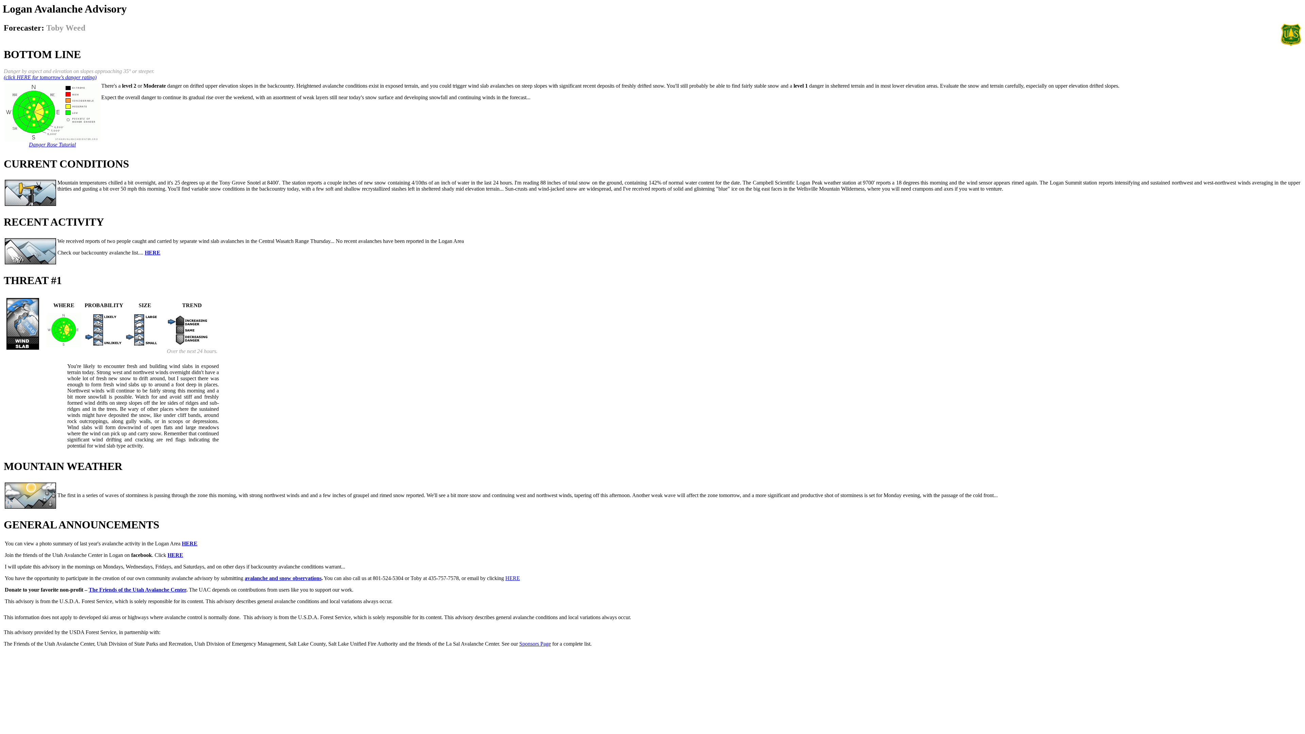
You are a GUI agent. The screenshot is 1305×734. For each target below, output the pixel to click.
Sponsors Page (535, 644)
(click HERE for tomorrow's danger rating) (50, 77)
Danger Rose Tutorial (52, 144)
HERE (512, 578)
